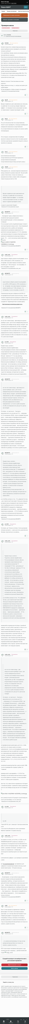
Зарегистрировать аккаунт (14, 964)
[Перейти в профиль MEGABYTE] (2, 212)
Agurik (6, 100)
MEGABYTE (7, 211)
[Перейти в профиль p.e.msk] (2, 342)
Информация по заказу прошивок (11, 15)
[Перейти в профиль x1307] (2, 906)
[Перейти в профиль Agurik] (2, 100)
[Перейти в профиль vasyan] (2, 167)
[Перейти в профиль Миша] (2, 119)
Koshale (9, 34)
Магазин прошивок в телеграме (11, 19)
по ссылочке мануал (8, 864)
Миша (6, 118)
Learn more (2, 2)
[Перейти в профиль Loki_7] (2, 152)
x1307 (6, 905)
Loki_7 (6, 151)
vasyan (6, 166)
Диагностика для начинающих (13, 36)
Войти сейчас (14, 968)
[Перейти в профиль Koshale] (2, 35)
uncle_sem (7, 254)
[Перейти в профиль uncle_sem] (2, 255)
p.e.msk (7, 341)
